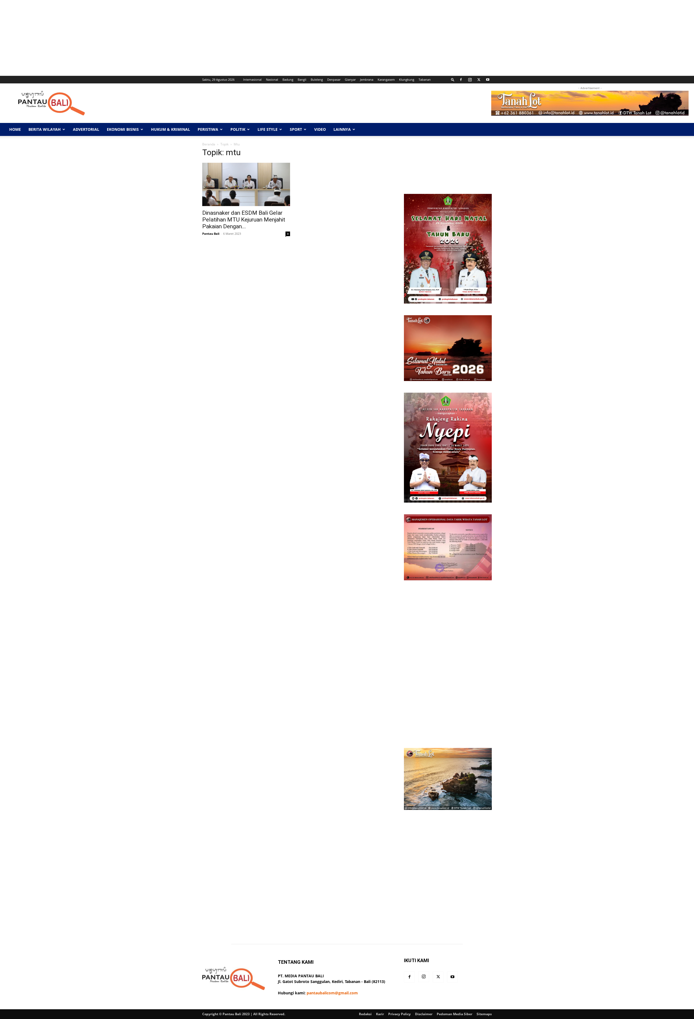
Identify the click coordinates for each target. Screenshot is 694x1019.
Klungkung (406, 79)
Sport (296, 129)
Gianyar (350, 79)
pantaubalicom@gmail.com (332, 992)
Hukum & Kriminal (170, 129)
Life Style (268, 129)
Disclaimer (423, 1014)
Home (15, 129)
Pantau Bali (210, 234)
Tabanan (425, 79)
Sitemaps (484, 1014)
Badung (287, 79)
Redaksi (365, 1014)
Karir (380, 1014)
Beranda (208, 144)
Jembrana (366, 79)
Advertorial (86, 129)
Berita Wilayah (44, 129)
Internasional (252, 79)
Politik (237, 129)
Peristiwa (208, 129)
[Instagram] (470, 79)
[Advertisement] (162, 38)
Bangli (302, 79)
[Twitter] (479, 79)
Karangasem (386, 79)
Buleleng (317, 79)
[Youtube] (488, 79)
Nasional (272, 79)
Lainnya (342, 129)
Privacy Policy (399, 1014)
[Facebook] (461, 79)
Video (320, 129)
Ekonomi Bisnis (123, 129)
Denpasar (333, 79)
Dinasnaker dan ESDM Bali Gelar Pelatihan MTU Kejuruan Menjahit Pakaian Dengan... (243, 220)
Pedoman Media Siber (454, 1014)
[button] (453, 79)
